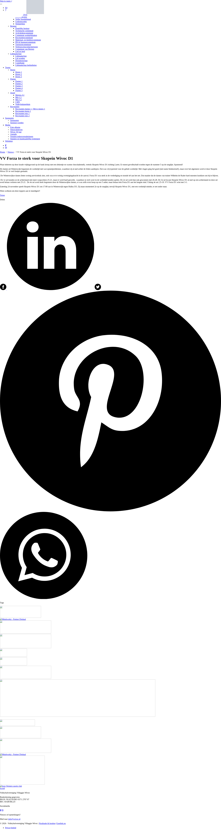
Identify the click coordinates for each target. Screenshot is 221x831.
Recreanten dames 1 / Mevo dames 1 (30, 109)
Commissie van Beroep (24, 49)
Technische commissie (24, 31)
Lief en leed (20, 51)
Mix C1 (18, 97)
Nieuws (11, 152)
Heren (12, 70)
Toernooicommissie (23, 44)
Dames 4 (19, 88)
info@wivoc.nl (14, 819)
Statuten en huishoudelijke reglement (25, 139)
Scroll (2, 788)
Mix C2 (18, 100)
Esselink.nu (61, 823)
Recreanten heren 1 (23, 111)
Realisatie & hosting (47, 823)
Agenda (13, 134)
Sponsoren (9, 118)
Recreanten (14, 107)
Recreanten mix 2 (22, 116)
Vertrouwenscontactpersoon (26, 47)
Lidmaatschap (15, 54)
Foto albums (15, 127)
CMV (17, 102)
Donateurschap (21, 61)
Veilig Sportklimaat (23, 19)
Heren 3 (18, 77)
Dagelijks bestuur (22, 28)
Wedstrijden (20, 24)
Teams (7, 67)
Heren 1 (18, 72)
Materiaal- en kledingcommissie (28, 40)
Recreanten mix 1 (22, 113)
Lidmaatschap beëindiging (26, 65)
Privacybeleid (10, 828)
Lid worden (20, 58)
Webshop (9, 141)
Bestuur (13, 26)
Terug (2, 195)
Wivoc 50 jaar (15, 132)
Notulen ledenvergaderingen (21, 136)
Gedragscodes (21, 21)
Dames (13, 79)
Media (7, 125)
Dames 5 (19, 90)
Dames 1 (19, 81)
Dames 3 (19, 86)
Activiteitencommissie (24, 33)
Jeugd (12, 93)
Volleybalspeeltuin (22, 104)
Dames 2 (19, 84)
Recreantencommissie (24, 38)
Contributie (19, 63)
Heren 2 (18, 74)
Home (2, 152)
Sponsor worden (17, 123)
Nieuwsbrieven (16, 130)
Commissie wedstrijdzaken (26, 35)
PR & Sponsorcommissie (25, 42)
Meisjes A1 (19, 95)
